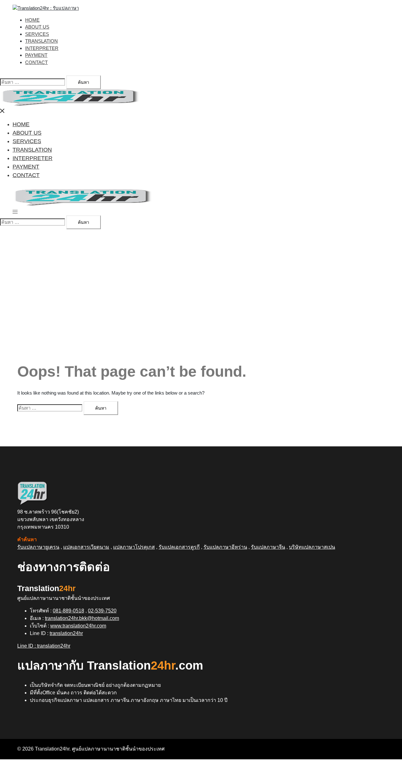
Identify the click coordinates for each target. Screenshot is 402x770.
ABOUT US (37, 27)
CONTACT (36, 62)
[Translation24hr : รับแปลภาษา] (46, 8)
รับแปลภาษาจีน (268, 547)
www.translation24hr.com (78, 625)
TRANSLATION (41, 41)
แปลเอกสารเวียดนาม (86, 547)
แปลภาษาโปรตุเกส (134, 547)
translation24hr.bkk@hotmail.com (82, 618)
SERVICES (37, 34)
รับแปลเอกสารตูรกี (179, 547)
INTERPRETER (41, 48)
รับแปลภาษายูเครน (38, 547)
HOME (32, 20)
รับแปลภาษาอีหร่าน (225, 547)
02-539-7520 (102, 610)
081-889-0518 (68, 610)
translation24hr (66, 633)
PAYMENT (36, 55)
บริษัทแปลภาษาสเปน (312, 547)
